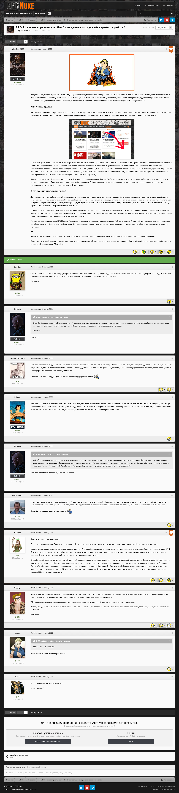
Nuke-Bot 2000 (26, 30)
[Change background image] (50, 13)
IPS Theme (8, 786)
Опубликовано (41, 49)
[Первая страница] (7, 41)
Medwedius (17, 495)
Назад (12, 41)
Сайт (139, 5)
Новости (49, 30)
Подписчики (162, 28)
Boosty (33, 213)
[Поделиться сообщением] (166, 49)
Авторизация (149, 27)
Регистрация (40, 13)
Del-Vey (17, 309)
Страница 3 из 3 (35, 42)
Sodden (17, 267)
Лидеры (169, 5)
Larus (17, 633)
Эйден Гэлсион (17, 358)
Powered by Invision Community (163, 789)
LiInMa (17, 397)
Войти (131, 742)
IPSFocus (18, 786)
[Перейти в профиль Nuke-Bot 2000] (10, 29)
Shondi (17, 533)
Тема (6, 789)
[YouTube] (166, 20)
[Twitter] (172, 20)
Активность (152, 5)
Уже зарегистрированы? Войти (18, 13)
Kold (17, 677)
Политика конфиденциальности (24, 789)
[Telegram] (161, 20)
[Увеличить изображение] (101, 139)
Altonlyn (17, 588)
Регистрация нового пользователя (48, 742)
